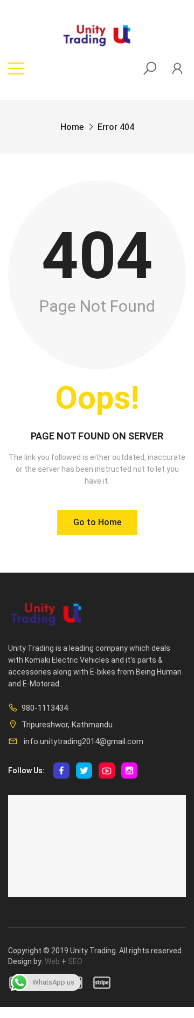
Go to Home (97, 522)
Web (52, 961)
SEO (75, 961)
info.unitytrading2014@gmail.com (82, 741)
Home (72, 127)
